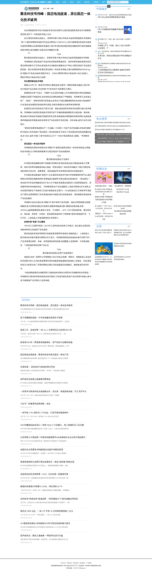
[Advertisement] (55, 551)
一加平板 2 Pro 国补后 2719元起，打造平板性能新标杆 (44, 412)
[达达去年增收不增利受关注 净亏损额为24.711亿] (110, 129)
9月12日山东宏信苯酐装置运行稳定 (111, 17)
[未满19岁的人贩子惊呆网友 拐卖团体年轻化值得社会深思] (112, 122)
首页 (44, 8)
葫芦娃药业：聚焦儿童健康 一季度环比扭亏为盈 (41, 535)
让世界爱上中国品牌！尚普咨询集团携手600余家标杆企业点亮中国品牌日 (52, 437)
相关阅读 (26, 300)
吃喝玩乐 (101, 168)
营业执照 (81, 565)
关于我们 (63, 563)
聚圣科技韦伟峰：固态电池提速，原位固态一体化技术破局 (46, 305)
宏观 (57, 2)
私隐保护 (82, 563)
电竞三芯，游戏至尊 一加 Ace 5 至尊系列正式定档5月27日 (46, 330)
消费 (48, 8)
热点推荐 (101, 118)
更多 (129, 9)
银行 (78, 2)
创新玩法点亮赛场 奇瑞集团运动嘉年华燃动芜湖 (41, 449)
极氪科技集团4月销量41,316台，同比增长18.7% (41, 486)
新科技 (86, 2)
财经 (71, 2)
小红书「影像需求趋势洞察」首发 (35, 404)
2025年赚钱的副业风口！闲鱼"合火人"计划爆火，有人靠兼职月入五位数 (52, 425)
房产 (103, 2)
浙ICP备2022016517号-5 (71, 565)
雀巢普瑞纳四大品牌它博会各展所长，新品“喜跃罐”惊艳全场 (47, 462)
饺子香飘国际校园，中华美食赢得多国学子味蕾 (41, 318)
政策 (50, 2)
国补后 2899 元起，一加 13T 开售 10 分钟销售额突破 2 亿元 (46, 511)
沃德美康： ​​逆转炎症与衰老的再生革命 (37, 367)
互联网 (95, 2)
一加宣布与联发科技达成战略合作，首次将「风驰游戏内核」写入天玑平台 (53, 391)
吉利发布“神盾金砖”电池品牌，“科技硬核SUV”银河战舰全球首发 (49, 499)
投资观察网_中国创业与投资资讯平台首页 (35, 2)
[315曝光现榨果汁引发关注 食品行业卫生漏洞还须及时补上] (113, 126)
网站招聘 (76, 563)
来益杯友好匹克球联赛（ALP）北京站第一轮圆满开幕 (44, 474)
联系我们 (69, 563)
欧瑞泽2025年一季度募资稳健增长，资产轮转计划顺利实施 (46, 342)
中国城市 (101, 8)
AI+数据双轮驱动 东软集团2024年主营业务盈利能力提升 (45, 523)
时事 (42, 2)
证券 (64, 2)
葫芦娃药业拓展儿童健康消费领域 (35, 379)
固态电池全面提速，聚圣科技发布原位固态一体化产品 (44, 354)
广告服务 (89, 563)
